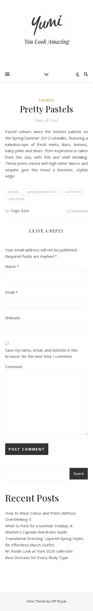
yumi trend (16, 199)
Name (12, 266)
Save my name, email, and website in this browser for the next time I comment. (41, 353)
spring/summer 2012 (42, 192)
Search (78, 474)
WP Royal (58, 601)
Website (12, 317)
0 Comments (77, 210)
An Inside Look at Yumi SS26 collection (39, 551)
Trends (47, 100)
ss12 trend (73, 192)
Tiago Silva (19, 210)
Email (11, 292)
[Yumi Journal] (46, 30)
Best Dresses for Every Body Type (36, 557)
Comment (13, 366)
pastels (14, 192)
